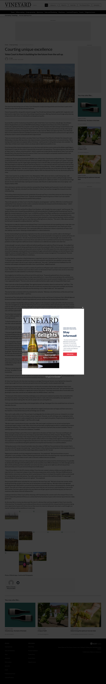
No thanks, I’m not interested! (53, 377)
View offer (70, 354)
